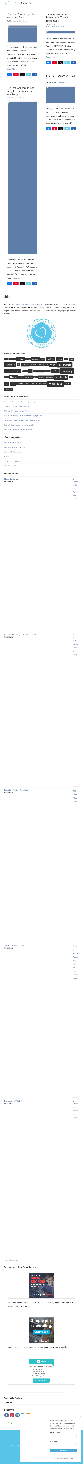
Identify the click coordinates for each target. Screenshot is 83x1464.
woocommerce (42, 383)
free (19, 364)
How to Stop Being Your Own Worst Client (18, 429)
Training (21, 384)
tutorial (28, 383)
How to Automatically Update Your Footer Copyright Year (23, 416)
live (34, 370)
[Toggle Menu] (41, 3)
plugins (21, 377)
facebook (10, 364)
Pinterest (13, 377)
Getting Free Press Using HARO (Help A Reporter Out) (22, 420)
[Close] (80, 1414)
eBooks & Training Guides (12, 452)
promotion (28, 377)
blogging (20, 359)
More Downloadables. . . (12, 1260)
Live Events (23, 21)
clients (43, 359)
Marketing (61, 26)
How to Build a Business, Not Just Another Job (19, 425)
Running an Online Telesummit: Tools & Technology (57, 17)
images (52, 365)
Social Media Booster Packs (13, 461)
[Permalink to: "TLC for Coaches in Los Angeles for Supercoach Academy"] (22, 178)
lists (30, 371)
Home (12, 1445)
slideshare (49, 377)
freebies (25, 365)
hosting (46, 364)
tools (13, 383)
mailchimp (55, 371)
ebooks (66, 359)
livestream (47, 370)
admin (6, 359)
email (71, 359)
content (59, 359)
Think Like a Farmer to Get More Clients (17, 406)
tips (6, 383)
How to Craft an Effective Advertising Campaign (20, 402)
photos (6, 377)
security (41, 377)
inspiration (8, 371)
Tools (47, 26)
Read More (12, 69)
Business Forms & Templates (13, 442)
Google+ (33, 364)
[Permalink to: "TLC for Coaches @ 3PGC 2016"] (60, 95)
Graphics (40, 364)
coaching (50, 359)
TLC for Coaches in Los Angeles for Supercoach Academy (20, 91)
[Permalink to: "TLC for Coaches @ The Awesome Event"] (22, 33)
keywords (24, 370)
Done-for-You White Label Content (15, 447)
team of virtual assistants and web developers (26, 304)
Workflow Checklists (11, 466)
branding (28, 359)
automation (12, 359)
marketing (67, 371)
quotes (35, 377)
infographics (65, 364)
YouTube (8, 389)
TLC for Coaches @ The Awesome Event (21, 15)
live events (40, 371)
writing (67, 383)
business (35, 359)
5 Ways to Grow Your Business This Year (17, 411)
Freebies (7, 456)
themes (71, 377)
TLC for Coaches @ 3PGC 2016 (61, 77)
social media (61, 377)
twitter (34, 384)
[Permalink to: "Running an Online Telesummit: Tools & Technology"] (60, 32)
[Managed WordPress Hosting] (11, 1423)
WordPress (55, 383)
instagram (17, 371)
